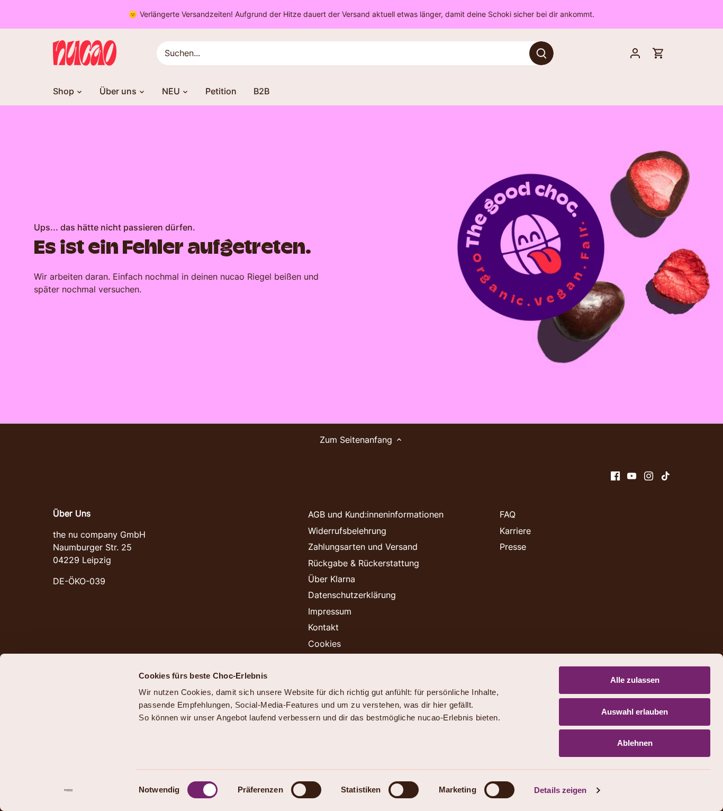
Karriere (515, 530)
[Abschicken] (542, 53)
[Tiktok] (665, 475)
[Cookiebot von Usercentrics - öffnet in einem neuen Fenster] (68, 790)
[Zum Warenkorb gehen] (658, 53)
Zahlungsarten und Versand (363, 546)
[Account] (635, 53)
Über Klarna (331, 579)
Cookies (324, 643)
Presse (513, 546)
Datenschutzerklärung (352, 595)
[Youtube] (631, 475)
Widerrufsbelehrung (347, 530)
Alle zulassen (634, 679)
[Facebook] (615, 475)
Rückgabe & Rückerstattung (363, 563)
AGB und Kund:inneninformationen (376, 514)
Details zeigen (560, 790)
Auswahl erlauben (634, 711)
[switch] (306, 789)
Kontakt (323, 627)
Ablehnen (635, 742)
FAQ (508, 514)
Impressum (329, 611)
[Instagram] (648, 475)
